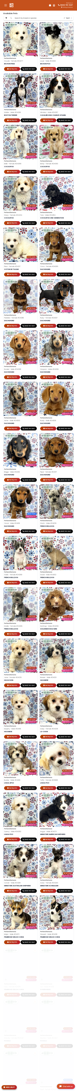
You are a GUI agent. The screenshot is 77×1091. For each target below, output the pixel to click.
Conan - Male (12, 883)
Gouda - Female (13, 61)
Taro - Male (47, 215)
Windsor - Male (49, 112)
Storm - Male (48, 523)
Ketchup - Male (49, 626)
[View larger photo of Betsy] (71, 127)
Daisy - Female (49, 729)
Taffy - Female (49, 780)
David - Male (48, 575)
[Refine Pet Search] (6, 18)
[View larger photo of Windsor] (71, 76)
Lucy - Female (12, 985)
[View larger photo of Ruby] (71, 281)
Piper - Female (48, 472)
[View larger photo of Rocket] (35, 333)
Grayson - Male (49, 369)
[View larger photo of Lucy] (35, 949)
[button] (11, 25)
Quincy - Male (12, 831)
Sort (68, 18)
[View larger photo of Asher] (35, 384)
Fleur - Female (12, 266)
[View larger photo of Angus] (71, 795)
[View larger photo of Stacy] (35, 179)
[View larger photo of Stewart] (71, 898)
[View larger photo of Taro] (71, 179)
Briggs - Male (12, 472)
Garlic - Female (13, 575)
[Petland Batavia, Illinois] (11, 5)
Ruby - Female (49, 318)
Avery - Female (49, 883)
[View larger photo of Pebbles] (35, 281)
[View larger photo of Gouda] (35, 25)
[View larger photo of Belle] (35, 127)
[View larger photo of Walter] (35, 76)
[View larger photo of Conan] (35, 846)
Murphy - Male (12, 729)
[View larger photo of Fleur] (35, 230)
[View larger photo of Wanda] (35, 1001)
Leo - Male (47, 985)
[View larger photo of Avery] (71, 846)
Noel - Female (48, 1088)
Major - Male (11, 934)
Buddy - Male (12, 780)
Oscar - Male (12, 523)
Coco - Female (49, 266)
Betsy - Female (49, 164)
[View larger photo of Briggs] (35, 435)
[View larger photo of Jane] (35, 641)
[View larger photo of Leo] (71, 949)
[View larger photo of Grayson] (71, 333)
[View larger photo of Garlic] (35, 538)
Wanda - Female (13, 1037)
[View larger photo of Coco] (71, 230)
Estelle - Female (13, 626)
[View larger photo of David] (71, 538)
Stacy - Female (13, 215)
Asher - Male (12, 420)
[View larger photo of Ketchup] (71, 590)
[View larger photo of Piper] (71, 435)
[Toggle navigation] (5, 5)
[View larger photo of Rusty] (71, 384)
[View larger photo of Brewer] (71, 641)
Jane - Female (13, 677)
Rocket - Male (12, 369)
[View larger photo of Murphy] (35, 692)
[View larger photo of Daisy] (71, 692)
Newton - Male (49, 1037)
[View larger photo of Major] (35, 898)
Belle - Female (12, 164)
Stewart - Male (48, 934)
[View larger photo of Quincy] (35, 795)
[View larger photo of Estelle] (35, 590)
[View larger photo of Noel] (71, 1052)
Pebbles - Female (14, 318)
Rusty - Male (48, 420)
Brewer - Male (48, 677)
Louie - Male (48, 61)
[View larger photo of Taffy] (71, 744)
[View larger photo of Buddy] (35, 744)
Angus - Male (48, 831)
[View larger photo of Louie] (71, 25)
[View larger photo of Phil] (35, 1052)
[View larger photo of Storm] (71, 487)
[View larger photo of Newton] (71, 1001)
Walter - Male (12, 112)
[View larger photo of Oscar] (35, 487)
